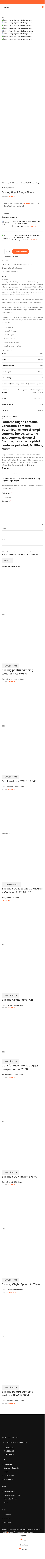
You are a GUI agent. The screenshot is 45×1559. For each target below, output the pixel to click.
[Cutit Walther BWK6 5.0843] (22, 704)
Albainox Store (7, 1074)
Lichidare (10, 1005)
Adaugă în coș (20, 251)
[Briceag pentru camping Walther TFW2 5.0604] (22, 1314)
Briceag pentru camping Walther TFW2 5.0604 (17, 1393)
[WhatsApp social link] (22, 2)
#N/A (3, 898)
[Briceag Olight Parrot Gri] (22, 922)
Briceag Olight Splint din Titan (21, 1284)
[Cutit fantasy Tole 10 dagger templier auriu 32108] (22, 1030)
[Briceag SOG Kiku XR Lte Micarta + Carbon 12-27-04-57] (22, 811)
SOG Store (16, 898)
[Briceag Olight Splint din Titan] (22, 1207)
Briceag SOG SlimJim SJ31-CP (20, 1176)
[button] (10, 666)
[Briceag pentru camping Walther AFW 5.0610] (22, 593)
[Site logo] (22, 8)
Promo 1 (10, 679)
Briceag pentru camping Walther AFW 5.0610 (17, 671)
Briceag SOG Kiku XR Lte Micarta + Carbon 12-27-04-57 (22, 890)
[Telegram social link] (25, 2)
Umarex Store (19, 679)
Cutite (4, 679)
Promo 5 (10, 787)
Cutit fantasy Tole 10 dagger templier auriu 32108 (20, 1067)
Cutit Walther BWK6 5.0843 (19, 781)
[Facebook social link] (19, 2)
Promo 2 (10, 1182)
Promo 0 (10, 1401)
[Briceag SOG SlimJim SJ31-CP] (22, 1099)
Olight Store (18, 1005)
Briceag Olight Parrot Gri (17, 999)
